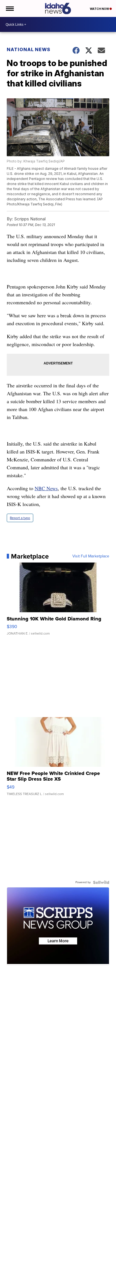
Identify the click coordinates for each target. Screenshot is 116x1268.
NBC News (46, 488)
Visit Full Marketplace (90, 556)
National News (28, 49)
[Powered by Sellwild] (101, 882)
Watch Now (100, 8)
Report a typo (20, 517)
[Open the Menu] (9, 8)
